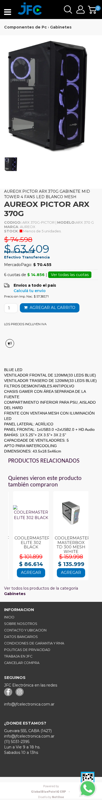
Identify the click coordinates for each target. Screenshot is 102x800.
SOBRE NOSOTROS (20, 624)
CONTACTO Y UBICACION (25, 630)
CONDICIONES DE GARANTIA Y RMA (34, 643)
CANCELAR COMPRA (21, 663)
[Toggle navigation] (7, 12)
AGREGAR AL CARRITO (51, 307)
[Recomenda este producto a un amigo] (9, 343)
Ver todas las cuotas (70, 274)
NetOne (51, 797)
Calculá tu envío (30, 290)
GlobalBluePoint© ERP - (51, 789)
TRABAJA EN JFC (18, 656)
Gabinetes (61, 27)
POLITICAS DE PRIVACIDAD (27, 650)
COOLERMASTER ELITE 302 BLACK (32, 542)
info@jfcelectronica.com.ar (29, 704)
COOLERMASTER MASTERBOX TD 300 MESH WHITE (72, 544)
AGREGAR (31, 572)
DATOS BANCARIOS (21, 637)
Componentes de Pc (25, 27)
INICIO (9, 617)
